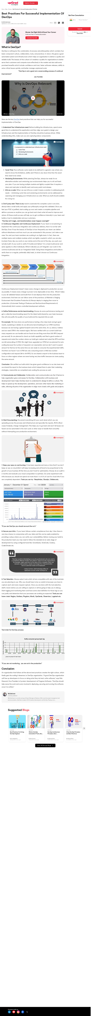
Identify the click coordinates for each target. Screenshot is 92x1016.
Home (3, 9)
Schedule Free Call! (32, 37)
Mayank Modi (52, 738)
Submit (80, 29)
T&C (85, 32)
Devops (10, 9)
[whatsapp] (59, 22)
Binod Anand (32, 738)
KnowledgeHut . (14, 738)
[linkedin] (63, 22)
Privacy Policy (80, 33)
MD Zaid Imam (6, 22)
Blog (6, 9)
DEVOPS (12, 730)
